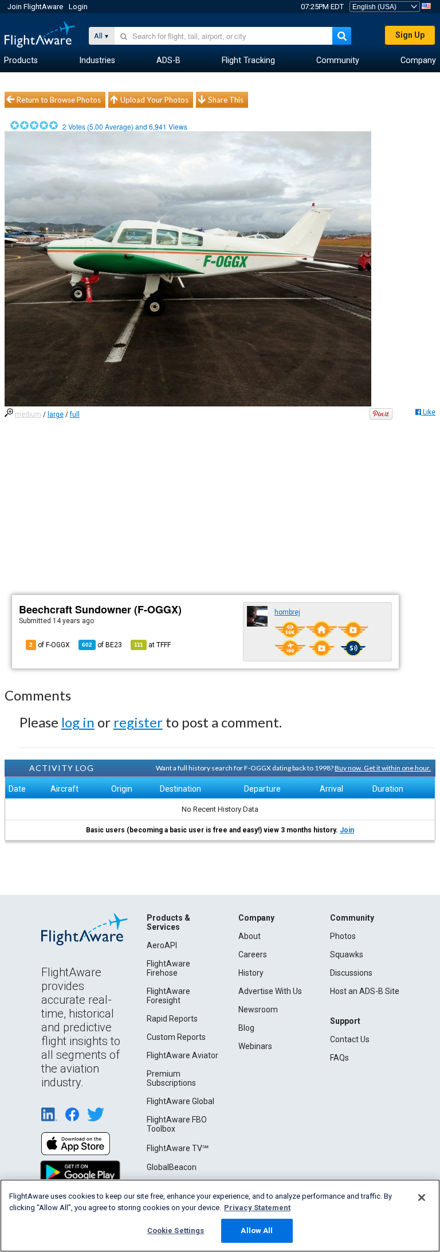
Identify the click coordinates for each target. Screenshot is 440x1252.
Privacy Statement (257, 1207)
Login (78, 6)
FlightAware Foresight (168, 996)
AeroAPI (162, 945)
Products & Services (168, 922)
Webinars (255, 1046)
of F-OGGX (49, 645)
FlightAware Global (180, 1101)
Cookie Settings (176, 1230)
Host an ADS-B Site (364, 991)
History (251, 972)
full (75, 414)
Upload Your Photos (154, 99)
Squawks (346, 954)
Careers (252, 954)
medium (28, 414)
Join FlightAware (35, 6)
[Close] (421, 1197)
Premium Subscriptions (171, 1078)
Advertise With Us (270, 991)
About (249, 936)
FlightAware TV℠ (178, 1148)
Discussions (351, 972)
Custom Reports (176, 1037)
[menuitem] (21, 60)
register (138, 722)
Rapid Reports (172, 1018)
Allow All (257, 1230)
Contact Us (350, 1039)
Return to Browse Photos (59, 99)
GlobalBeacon (172, 1167)
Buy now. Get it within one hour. (383, 768)
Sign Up (410, 35)
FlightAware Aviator (182, 1055)
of (102, 645)
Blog (246, 1027)
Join (347, 830)
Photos (343, 936)
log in (78, 722)
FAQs (339, 1057)
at (152, 645)
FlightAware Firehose (168, 968)
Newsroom (258, 1009)
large (56, 414)
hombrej (287, 612)
